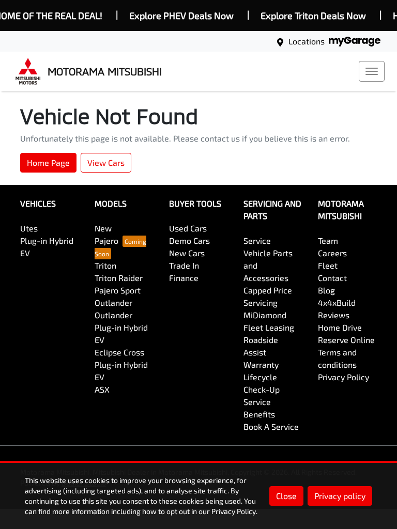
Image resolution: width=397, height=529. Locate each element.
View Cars (106, 162)
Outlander (113, 302)
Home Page (48, 162)
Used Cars (188, 228)
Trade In (184, 265)
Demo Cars (189, 240)
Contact (332, 278)
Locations (306, 41)
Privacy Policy (343, 377)
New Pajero (106, 234)
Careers (332, 253)
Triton (105, 265)
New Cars (187, 253)
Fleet (328, 265)
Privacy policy (339, 496)
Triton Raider (119, 278)
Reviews (333, 315)
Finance (183, 278)
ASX (102, 389)
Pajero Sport (118, 290)
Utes (29, 228)
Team (328, 240)
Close (286, 496)
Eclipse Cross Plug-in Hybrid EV (121, 364)
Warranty (261, 364)
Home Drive (340, 327)
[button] (372, 71)
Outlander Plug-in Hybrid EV (121, 327)
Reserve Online (346, 340)
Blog (326, 290)
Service (257, 240)
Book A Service (271, 426)
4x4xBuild (337, 302)
